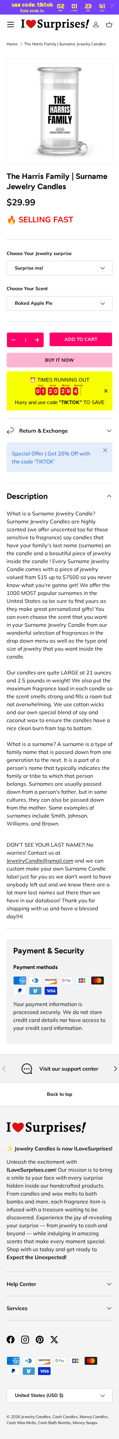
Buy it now (59, 360)
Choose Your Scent (27, 289)
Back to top (59, 1094)
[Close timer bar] (112, 5)
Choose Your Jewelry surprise (39, 253)
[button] (109, 24)
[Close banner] (106, 391)
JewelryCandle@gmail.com (40, 860)
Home (12, 44)
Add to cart (81, 339)
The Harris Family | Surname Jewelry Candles (65, 44)
